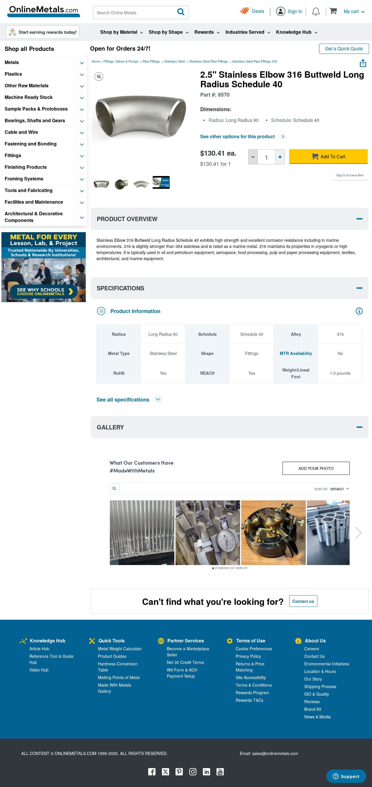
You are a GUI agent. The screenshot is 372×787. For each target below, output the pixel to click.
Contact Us (314, 656)
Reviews (312, 701)
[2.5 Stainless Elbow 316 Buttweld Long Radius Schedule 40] (101, 184)
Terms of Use (250, 640)
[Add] (280, 156)
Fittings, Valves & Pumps (120, 61)
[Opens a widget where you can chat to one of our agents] (346, 777)
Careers (311, 648)
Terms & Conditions (254, 685)
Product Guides (112, 656)
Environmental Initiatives (326, 664)
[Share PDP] (363, 61)
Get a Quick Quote (344, 48)
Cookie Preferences (254, 648)
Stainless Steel (174, 61)
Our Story (313, 679)
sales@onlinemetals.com (275, 753)
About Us (315, 640)
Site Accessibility (251, 677)
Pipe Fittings (151, 61)
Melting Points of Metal (119, 677)
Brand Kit (312, 709)
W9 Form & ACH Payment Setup (182, 673)
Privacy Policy (248, 656)
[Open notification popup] (316, 11)
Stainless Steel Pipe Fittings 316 (254, 61)
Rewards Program (252, 692)
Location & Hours (320, 671)
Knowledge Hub (47, 640)
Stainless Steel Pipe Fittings (208, 61)
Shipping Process (320, 686)
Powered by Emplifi (231, 568)
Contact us (303, 601)
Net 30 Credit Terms (185, 662)
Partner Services (185, 640)
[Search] (181, 11)
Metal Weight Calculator (120, 648)
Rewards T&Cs (249, 700)
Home (96, 61)
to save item (350, 175)
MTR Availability (296, 353)
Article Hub (39, 648)
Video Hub (39, 670)
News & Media (317, 717)
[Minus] (253, 156)
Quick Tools (112, 640)
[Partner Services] (161, 641)
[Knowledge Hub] (23, 641)
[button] (347, 11)
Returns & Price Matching (250, 667)
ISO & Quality (316, 694)
